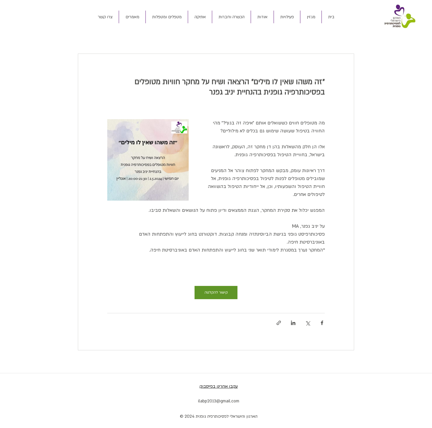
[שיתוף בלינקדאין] (293, 323)
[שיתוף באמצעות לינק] (279, 323)
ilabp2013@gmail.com (218, 401)
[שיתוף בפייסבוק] (322, 323)
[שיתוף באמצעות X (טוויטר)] (307, 323)
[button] (262, 17)
